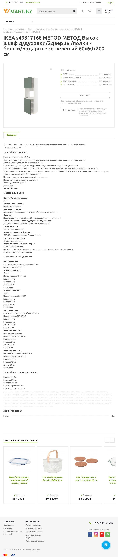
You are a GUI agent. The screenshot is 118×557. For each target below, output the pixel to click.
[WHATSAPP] (107, 534)
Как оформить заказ (35, 541)
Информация (33, 522)
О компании (8, 525)
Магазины (7, 528)
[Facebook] (90, 534)
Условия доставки (34, 528)
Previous (107, 440)
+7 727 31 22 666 (16, 2)
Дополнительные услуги (33, 536)
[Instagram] (96, 534)
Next (112, 440)
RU (112, 3)
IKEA (11, 21)
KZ (109, 3)
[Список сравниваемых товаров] (83, 12)
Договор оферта (33, 525)
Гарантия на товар (34, 532)
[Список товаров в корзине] (105, 13)
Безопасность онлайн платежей (12, 533)
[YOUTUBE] (102, 534)
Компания (9, 522)
